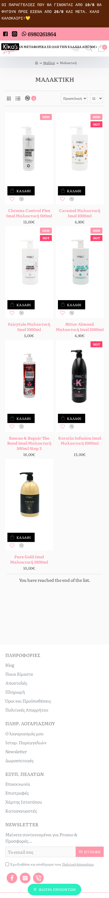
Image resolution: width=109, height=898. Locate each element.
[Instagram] (25, 878)
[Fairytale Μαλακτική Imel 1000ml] (29, 262)
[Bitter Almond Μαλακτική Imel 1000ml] (80, 262)
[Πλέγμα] (8, 98)
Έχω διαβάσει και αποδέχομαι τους (52, 864)
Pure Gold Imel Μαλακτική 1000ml (29, 559)
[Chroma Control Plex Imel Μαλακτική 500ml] (29, 148)
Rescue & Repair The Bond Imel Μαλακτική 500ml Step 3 (29, 443)
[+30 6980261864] (38, 878)
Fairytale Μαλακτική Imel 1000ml (29, 326)
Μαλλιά (49, 62)
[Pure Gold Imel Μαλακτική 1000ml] (29, 494)
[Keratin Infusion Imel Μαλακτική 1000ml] (80, 375)
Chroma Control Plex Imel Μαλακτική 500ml (29, 213)
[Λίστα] (18, 98)
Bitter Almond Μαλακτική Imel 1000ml (80, 326)
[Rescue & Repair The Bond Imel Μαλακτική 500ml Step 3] (29, 375)
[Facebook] (12, 878)
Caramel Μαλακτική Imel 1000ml (79, 213)
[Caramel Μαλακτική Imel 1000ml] (80, 148)
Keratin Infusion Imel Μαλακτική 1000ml (79, 440)
